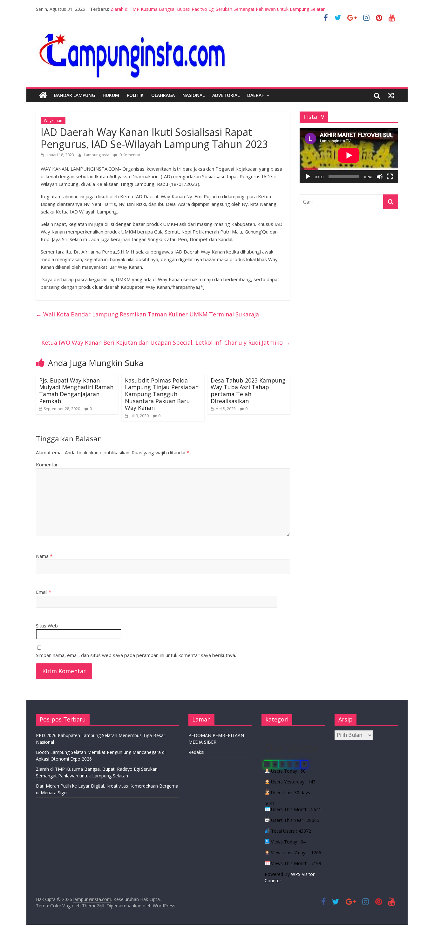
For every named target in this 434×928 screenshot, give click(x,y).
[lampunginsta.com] (43, 95)
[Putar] (308, 176)
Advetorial (226, 95)
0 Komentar (129, 155)
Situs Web (47, 625)
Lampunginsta (97, 155)
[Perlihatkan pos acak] (391, 95)
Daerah (256, 95)
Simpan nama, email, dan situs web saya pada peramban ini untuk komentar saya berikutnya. (136, 655)
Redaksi (196, 752)
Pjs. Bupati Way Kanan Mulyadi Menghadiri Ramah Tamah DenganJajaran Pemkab (76, 390)
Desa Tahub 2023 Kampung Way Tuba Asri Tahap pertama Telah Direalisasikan (248, 390)
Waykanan (53, 120)
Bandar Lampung (74, 95)
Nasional (193, 95)
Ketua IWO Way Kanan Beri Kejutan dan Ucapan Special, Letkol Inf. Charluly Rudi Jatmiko (165, 342)
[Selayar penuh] (390, 176)
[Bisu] (379, 176)
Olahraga (163, 95)
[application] (349, 155)
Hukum (111, 95)
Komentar (47, 464)
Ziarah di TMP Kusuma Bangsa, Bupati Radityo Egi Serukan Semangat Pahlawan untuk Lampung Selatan (218, 9)
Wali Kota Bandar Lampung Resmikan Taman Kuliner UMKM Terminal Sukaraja (147, 314)
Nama (44, 556)
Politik (135, 95)
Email (43, 592)
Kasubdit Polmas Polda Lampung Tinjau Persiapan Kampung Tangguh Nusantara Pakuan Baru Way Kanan (162, 393)
